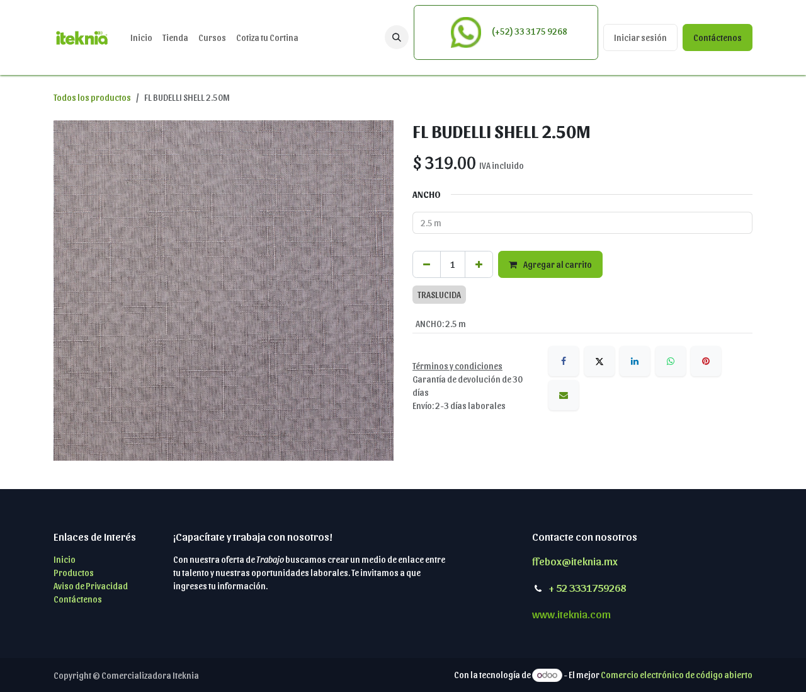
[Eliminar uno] (426, 264)
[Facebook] (563, 361)
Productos (74, 572)
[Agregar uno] (479, 264)
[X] (599, 361)
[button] (397, 37)
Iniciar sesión (640, 37)
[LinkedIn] (635, 361)
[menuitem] (141, 37)
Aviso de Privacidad (91, 585)
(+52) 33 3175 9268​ (528, 31)
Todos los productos (92, 97)
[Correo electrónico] (563, 395)
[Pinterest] (706, 361)
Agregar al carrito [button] (557, 264)
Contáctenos (717, 37)
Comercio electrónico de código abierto (676, 674)
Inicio (65, 559)
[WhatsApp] (671, 361)
